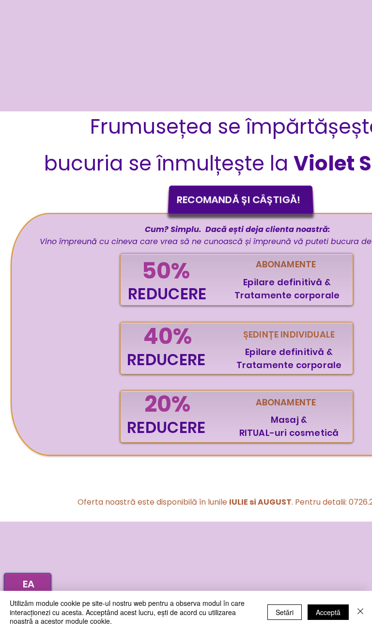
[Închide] (360, 612)
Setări (285, 612)
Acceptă (328, 612)
